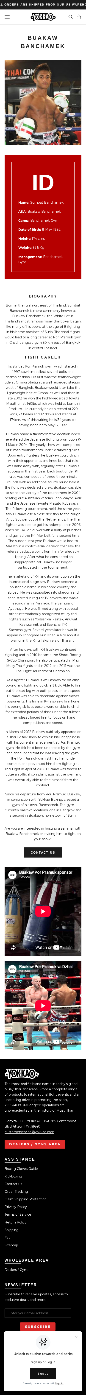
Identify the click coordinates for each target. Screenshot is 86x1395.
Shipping (12, 1230)
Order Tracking (16, 1192)
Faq (8, 1238)
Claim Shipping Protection (26, 1199)
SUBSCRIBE (38, 1326)
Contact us (43, 852)
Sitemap (11, 1245)
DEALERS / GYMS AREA (35, 1144)
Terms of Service (18, 1214)
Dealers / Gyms (17, 1270)
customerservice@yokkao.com (29, 1132)
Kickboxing (13, 1176)
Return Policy (15, 1222)
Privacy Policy (16, 1207)
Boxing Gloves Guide (21, 1169)
